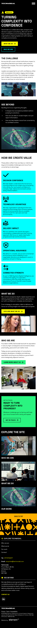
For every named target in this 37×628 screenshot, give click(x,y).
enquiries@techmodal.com (15, 561)
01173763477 (8, 558)
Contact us (5, 594)
